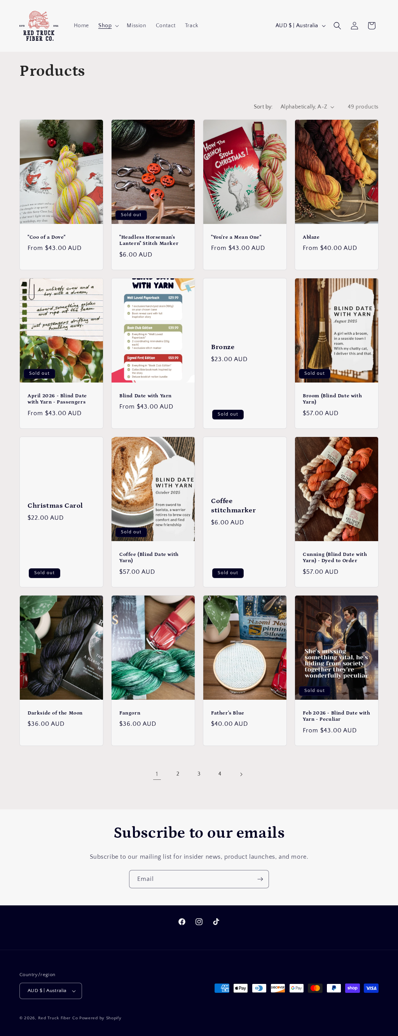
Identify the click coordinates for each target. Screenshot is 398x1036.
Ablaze (311, 237)
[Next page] (241, 774)
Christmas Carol (55, 506)
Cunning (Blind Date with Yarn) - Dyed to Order (335, 558)
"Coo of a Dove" (47, 237)
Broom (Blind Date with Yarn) (332, 399)
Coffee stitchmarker (233, 505)
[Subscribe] (260, 879)
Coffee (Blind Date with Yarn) (149, 558)
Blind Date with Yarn (145, 395)
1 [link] (157, 773)
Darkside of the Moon (55, 713)
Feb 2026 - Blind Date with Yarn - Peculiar (336, 716)
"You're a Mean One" (236, 237)
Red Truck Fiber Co (58, 1018)
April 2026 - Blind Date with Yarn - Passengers (57, 399)
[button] (108, 25)
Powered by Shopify (100, 1018)
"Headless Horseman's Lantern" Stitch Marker (148, 240)
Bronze (223, 347)
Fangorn (129, 713)
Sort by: (263, 107)
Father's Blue (227, 713)
